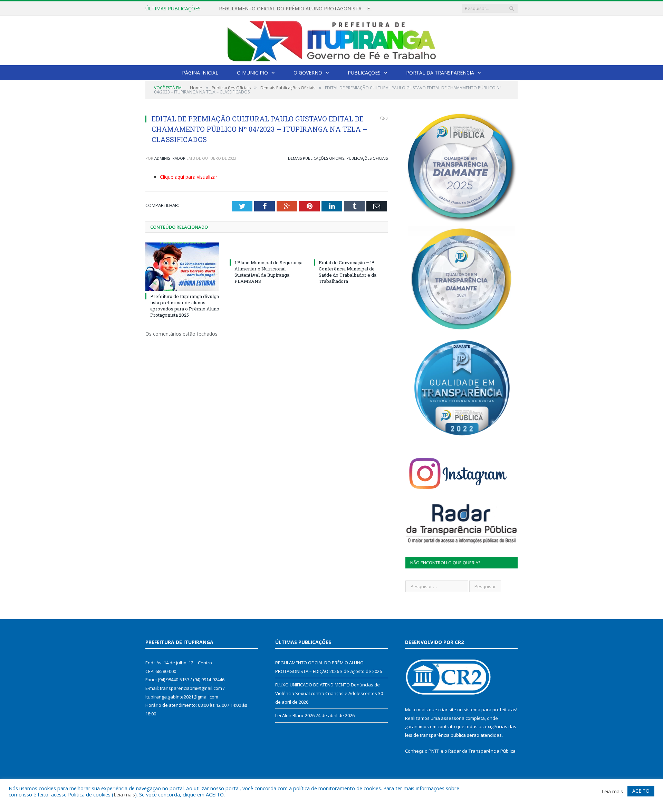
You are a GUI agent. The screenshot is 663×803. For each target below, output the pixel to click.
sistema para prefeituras (490, 709)
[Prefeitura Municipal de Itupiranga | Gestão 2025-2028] (331, 39)
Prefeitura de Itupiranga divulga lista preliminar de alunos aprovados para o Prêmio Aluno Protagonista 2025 (184, 305)
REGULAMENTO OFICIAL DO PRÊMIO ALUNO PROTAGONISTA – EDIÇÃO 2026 (298, 9)
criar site (447, 709)
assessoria (452, 718)
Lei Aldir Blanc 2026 (295, 715)
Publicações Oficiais (367, 158)
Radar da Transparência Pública (482, 751)
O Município (252, 72)
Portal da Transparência (440, 72)
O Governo (308, 72)
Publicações (364, 72)
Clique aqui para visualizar (188, 177)
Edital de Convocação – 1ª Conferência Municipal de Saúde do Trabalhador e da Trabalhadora (347, 272)
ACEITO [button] (641, 790)
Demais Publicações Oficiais (316, 158)
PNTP (434, 751)
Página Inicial (200, 72)
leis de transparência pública (435, 735)
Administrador (169, 158)
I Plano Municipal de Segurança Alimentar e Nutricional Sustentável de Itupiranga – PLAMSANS (268, 272)
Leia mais (124, 794)
